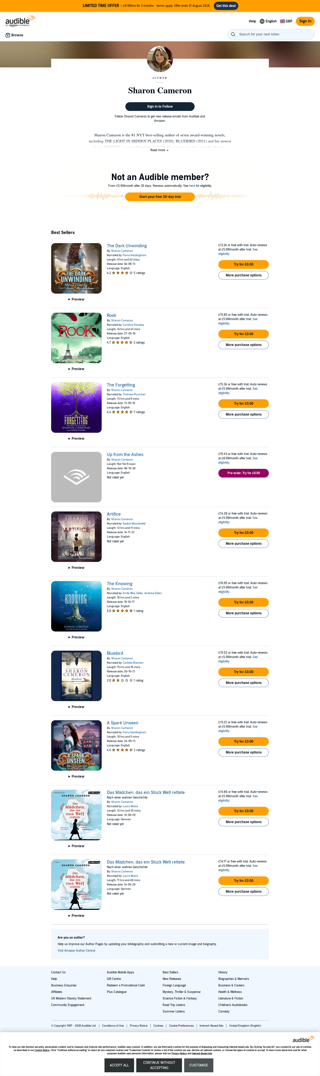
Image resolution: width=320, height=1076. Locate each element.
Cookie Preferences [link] (181, 1026)
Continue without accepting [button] (159, 1065)
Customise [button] (199, 1065)
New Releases (172, 979)
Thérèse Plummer (134, 394)
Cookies (158, 1026)
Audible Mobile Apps (120, 972)
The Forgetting (121, 385)
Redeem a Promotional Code (126, 985)
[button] (159, 150)
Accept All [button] (119, 1065)
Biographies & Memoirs (233, 979)
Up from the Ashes (125, 454)
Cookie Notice (42, 1050)
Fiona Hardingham (134, 255)
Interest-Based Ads (202, 1053)
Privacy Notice (179, 1053)
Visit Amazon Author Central (76, 950)
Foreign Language (174, 985)
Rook (111, 315)
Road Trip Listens (174, 1005)
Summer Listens (174, 1011)
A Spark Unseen (122, 723)
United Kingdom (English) (245, 1026)
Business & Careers (231, 985)
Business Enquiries (64, 985)
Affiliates (56, 992)
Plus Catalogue (116, 992)
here (192, 186)
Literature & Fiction (230, 998)
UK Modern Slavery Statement (71, 998)
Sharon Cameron (122, 251)
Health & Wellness (230, 992)
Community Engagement (67, 1005)
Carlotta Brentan (133, 663)
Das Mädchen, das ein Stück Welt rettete (146, 792)
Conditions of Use (113, 1026)
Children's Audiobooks (233, 1005)
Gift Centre (114, 979)
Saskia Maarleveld (134, 523)
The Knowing (119, 583)
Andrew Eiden (153, 593)
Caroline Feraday (133, 325)
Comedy (223, 1011)
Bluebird (115, 653)
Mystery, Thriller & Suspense (181, 992)
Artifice (114, 514)
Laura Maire (130, 806)
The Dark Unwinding (127, 246)
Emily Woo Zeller (133, 593)
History (222, 972)
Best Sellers (170, 972)
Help (54, 979)
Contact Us (58, 972)
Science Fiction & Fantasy (180, 998)
